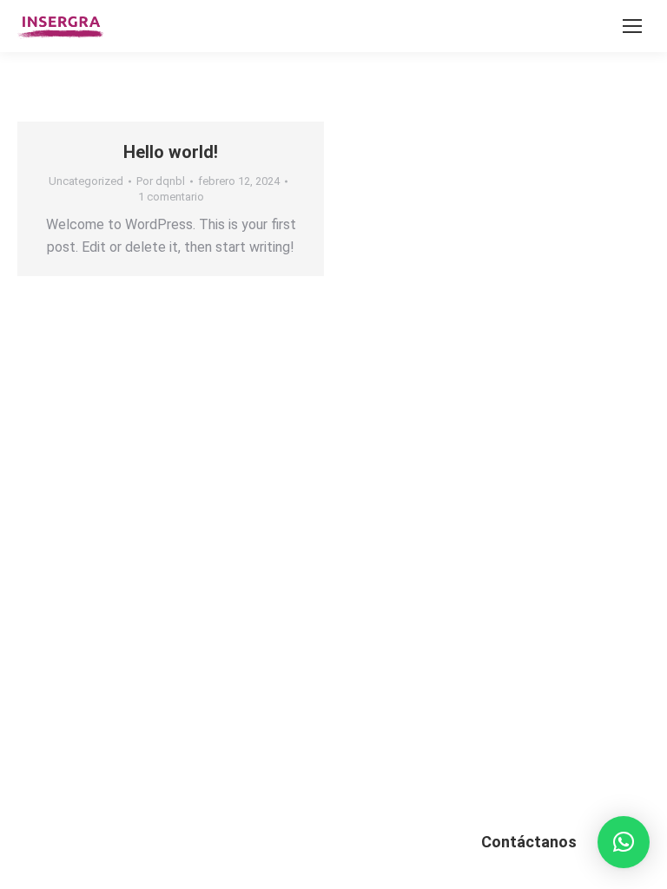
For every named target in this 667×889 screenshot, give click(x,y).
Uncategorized (86, 181)
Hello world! (170, 152)
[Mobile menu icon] (632, 26)
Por (160, 181)
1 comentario (171, 196)
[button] (624, 842)
